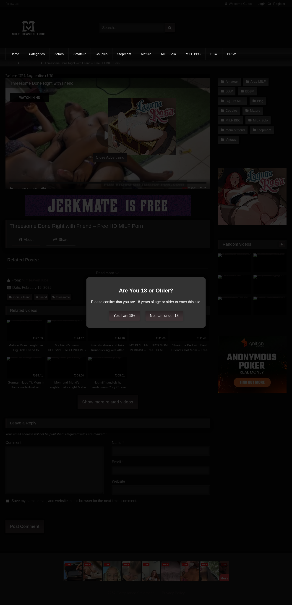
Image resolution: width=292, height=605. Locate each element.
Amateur (79, 54)
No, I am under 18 (164, 316)
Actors (59, 54)
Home (14, 54)
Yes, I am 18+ (124, 316)
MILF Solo (168, 54)
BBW (213, 54)
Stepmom (124, 54)
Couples (101, 54)
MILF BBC (193, 54)
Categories (37, 54)
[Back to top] (278, 591)
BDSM (231, 54)
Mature (146, 54)
